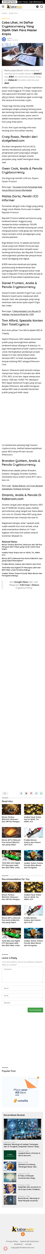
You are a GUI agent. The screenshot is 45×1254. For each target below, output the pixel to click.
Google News (21, 581)
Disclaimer (18, 1244)
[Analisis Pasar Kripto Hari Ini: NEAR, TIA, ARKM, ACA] (33, 809)
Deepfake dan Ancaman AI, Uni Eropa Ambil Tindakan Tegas (29, 1188)
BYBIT (11, 76)
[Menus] (3, 6)
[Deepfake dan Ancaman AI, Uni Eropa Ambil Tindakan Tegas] (10, 1188)
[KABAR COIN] (14, 6)
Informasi (25, 584)
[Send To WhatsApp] (41, 793)
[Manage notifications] (6, 1249)
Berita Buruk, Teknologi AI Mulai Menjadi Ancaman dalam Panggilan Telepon (28, 1199)
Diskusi (35, 584)
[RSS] (23, 1234)
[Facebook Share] (21, 793)
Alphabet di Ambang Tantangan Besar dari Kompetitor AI (27, 1165)
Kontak (29, 1244)
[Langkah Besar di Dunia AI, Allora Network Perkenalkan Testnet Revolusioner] (10, 1155)
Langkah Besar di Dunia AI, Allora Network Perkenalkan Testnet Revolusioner (29, 1154)
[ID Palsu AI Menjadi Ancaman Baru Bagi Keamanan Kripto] (10, 1177)
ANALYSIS (6, 18)
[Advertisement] (22, 418)
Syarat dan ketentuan (29, 1241)
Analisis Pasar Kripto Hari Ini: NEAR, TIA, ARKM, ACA (21, 553)
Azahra (9, 38)
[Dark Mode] (37, 7)
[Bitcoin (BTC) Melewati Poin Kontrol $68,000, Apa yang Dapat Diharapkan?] (11, 832)
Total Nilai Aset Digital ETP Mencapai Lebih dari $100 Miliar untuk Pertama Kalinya (21, 568)
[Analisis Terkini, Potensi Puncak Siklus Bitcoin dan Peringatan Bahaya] (33, 855)
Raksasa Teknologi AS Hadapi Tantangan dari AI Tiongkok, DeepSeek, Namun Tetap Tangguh (21, 1145)
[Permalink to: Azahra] (4, 39)
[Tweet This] (26, 793)
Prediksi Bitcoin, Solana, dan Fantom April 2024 (21, 564)
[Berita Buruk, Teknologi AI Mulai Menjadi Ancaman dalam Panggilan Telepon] (10, 1200)
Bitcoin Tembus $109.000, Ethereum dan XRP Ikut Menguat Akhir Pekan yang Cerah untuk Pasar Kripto (22, 547)
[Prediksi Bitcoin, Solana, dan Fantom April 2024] (33, 832)
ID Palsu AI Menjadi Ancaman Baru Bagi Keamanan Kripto (26, 1177)
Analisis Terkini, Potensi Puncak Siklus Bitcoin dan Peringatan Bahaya (22, 574)
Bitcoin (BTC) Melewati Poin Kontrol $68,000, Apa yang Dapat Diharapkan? (22, 559)
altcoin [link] (5, 97)
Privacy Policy (12, 1241)
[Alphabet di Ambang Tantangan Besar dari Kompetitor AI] (10, 1166)
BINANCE (38, 73)
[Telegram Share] (36, 793)
